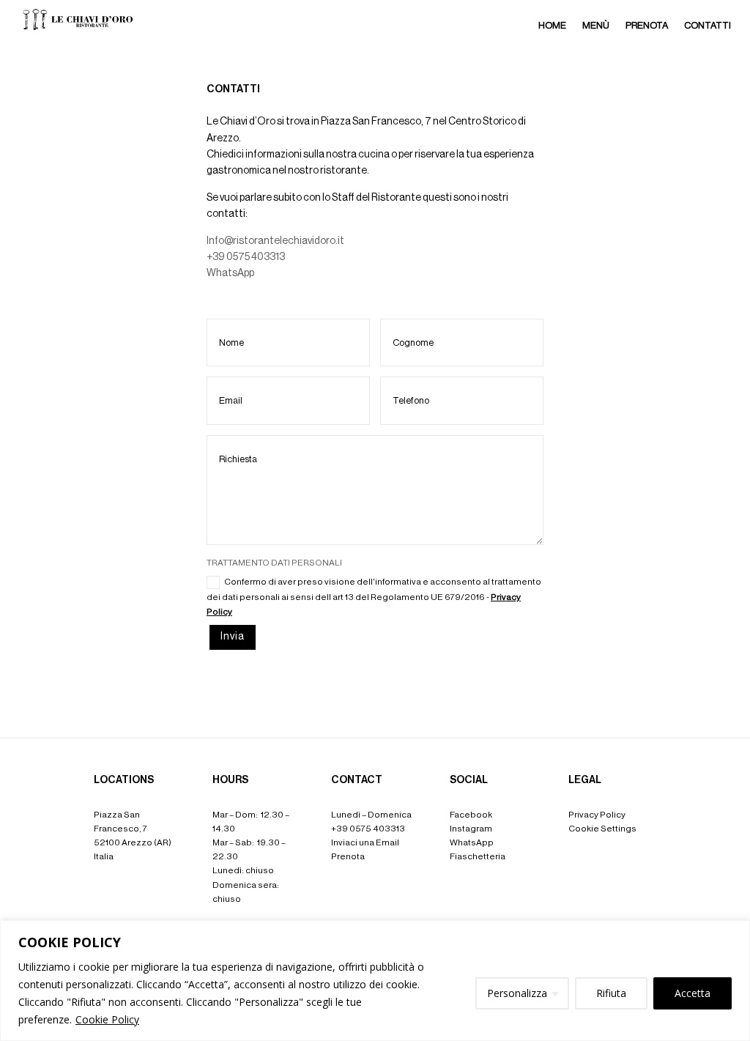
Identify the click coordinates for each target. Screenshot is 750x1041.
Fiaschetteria (477, 856)
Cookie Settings (602, 828)
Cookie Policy (107, 1019)
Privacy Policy (596, 814)
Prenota (646, 25)
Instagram (471, 828)
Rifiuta (611, 993)
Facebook (471, 814)
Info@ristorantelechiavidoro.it (275, 241)
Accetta (692, 993)
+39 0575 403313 (246, 257)
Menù (595, 25)
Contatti (707, 25)
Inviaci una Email (365, 842)
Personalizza (517, 993)
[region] (375, 980)
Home (552, 25)
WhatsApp (230, 273)
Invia (232, 636)
